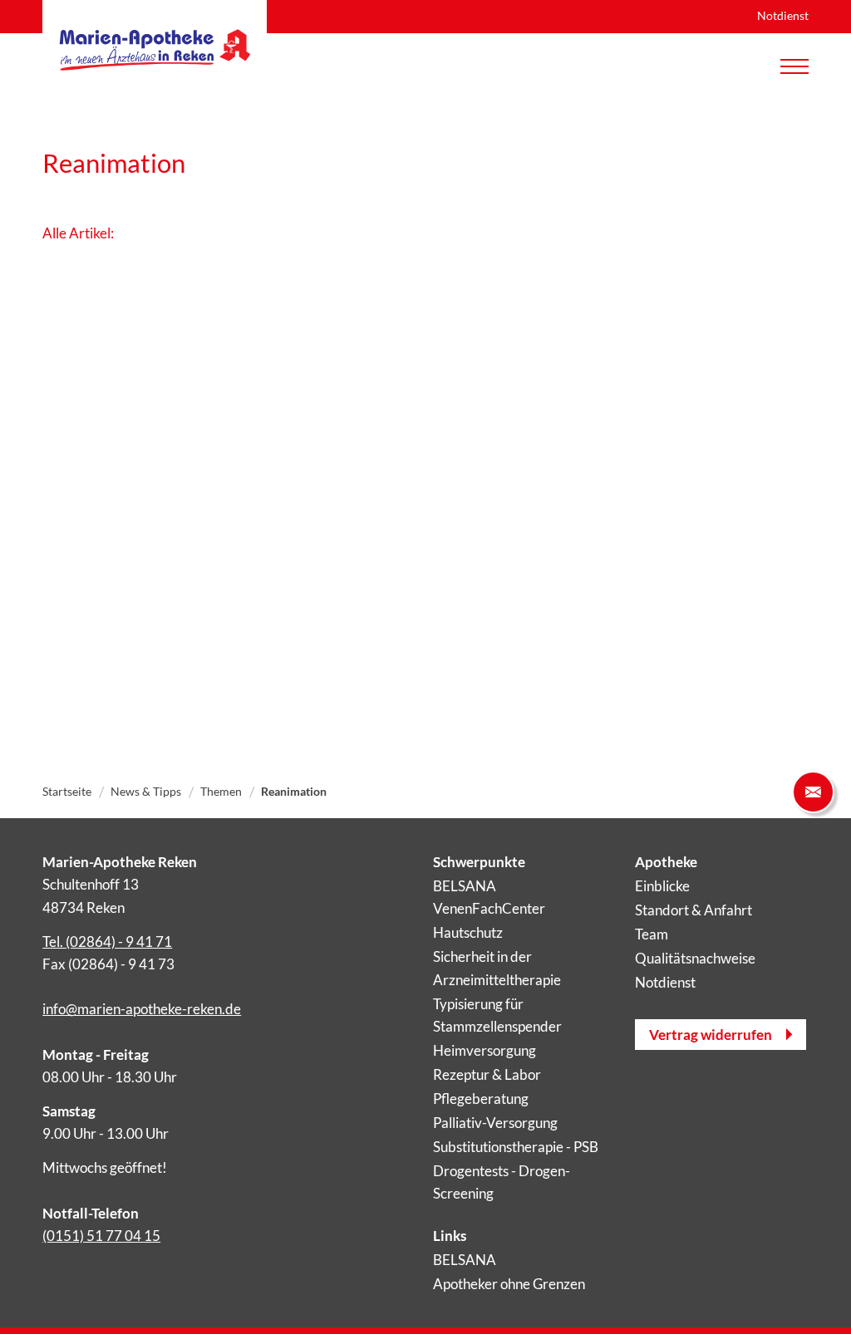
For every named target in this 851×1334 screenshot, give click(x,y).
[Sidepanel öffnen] (813, 792)
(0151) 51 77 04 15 (101, 1235)
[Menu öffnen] (794, 66)
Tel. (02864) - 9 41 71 (107, 941)
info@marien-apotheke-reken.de (141, 1009)
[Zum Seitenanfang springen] (813, 1296)
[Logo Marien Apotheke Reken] (154, 50)
